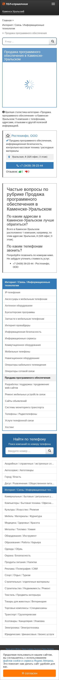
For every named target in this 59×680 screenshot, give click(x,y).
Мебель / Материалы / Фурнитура (23, 516)
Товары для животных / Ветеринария (25, 601)
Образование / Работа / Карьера (23, 542)
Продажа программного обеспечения (27, 377)
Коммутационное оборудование (23, 345)
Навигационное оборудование (22, 358)
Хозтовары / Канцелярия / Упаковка (24, 621)
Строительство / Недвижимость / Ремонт (27, 588)
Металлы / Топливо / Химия (20, 529)
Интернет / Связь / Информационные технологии (31, 489)
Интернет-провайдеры (17, 325)
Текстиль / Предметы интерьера (23, 594)
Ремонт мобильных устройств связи (25, 394)
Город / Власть (13, 476)
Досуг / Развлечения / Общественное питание (30, 483)
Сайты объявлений (16, 401)
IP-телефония (12, 292)
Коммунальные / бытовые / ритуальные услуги (31, 496)
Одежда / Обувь (13, 549)
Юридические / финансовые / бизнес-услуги (29, 634)
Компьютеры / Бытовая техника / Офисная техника (31, 503)
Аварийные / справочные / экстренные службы (31, 463)
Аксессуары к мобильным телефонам (26, 299)
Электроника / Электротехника (22, 627)
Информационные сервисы (20, 338)
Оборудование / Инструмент (20, 535)
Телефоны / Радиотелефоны (21, 414)
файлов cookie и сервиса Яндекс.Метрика (28, 660)
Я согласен (29, 673)
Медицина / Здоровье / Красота (22, 522)
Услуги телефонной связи (19, 420)
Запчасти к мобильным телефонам (24, 318)
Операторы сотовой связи (19, 371)
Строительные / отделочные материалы (27, 581)
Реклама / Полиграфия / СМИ (21, 568)
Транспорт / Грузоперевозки (20, 614)
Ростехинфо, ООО (24, 135)
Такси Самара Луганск (31, 649)
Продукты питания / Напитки (21, 562)
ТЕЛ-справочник (16, 4)
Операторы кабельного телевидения (25, 364)
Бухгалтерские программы (20, 312)
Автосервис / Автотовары (19, 470)
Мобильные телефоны (17, 351)
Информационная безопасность (23, 331)
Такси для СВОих (13, 649)
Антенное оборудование (19, 305)
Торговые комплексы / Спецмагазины (26, 608)
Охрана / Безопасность (18, 555)
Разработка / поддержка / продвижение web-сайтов (27, 385)
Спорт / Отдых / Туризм (17, 575)
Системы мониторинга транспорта (24, 407)
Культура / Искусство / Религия (22, 509)
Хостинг (9, 427)
